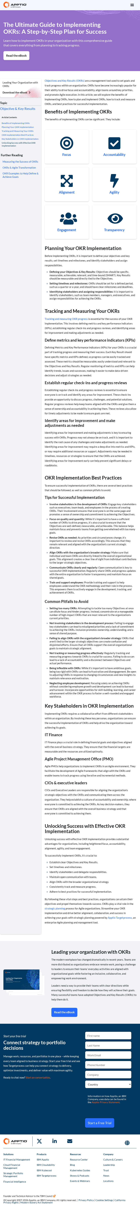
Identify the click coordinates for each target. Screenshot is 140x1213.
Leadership (109, 1164)
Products (41, 1154)
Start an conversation (38, 1077)
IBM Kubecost (44, 1170)
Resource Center (79, 1159)
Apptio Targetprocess (120, 917)
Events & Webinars (80, 1180)
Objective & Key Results (17, 108)
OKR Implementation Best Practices (18, 135)
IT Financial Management (16, 1159)
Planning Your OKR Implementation (18, 127)
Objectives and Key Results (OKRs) (65, 80)
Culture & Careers (113, 1159)
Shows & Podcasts (79, 1175)
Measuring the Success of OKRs (20, 161)
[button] (132, 5)
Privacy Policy (86, 1200)
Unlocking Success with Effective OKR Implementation (19, 144)
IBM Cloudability (46, 1164)
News (106, 1175)
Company (108, 1154)
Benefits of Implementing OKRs (16, 123)
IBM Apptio (43, 1159)
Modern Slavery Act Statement (36, 1202)
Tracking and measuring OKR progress (66, 318)
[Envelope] (70, 1141)
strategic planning (55, 908)
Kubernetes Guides (80, 1170)
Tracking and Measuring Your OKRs (17, 131)
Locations (108, 1180)
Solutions (8, 1154)
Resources (75, 1154)
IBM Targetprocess (46, 1175)
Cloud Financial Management (11, 1166)
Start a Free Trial (99, 1123)
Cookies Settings (104, 1200)
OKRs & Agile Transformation (19, 167)
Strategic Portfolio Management (13, 1175)
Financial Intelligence (14, 1181)
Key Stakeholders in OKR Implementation (20, 139)
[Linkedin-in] (54, 1141)
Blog (72, 1164)
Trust (106, 1170)
